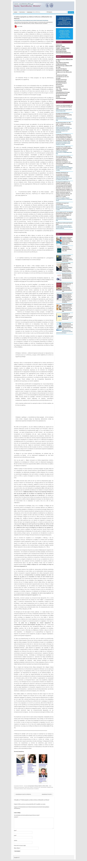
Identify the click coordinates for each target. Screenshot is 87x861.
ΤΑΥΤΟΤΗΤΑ (22, 12)
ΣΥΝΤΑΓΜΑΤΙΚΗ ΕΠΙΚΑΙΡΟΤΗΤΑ (63, 52)
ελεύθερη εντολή (17, 23)
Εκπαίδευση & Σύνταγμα (61, 95)
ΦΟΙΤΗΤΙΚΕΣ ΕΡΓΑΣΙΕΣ (61, 51)
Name (15, 830)
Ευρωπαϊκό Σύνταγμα (61, 98)
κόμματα (36, 22)
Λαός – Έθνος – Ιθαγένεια (62, 89)
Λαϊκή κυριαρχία (49, 22)
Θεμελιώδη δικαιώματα (61, 82)
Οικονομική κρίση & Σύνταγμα (63, 92)
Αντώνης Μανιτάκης (24, 22)
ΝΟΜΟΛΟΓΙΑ (59, 45)
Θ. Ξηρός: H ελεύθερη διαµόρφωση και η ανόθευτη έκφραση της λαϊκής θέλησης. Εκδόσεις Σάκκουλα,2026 (67, 258)
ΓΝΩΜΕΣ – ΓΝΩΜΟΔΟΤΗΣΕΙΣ (62, 48)
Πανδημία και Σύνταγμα (61, 79)
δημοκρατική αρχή (38, 23)
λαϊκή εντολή (31, 22)
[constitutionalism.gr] (34, 8)
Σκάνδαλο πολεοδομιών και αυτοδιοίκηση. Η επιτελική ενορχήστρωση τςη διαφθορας (63, 174)
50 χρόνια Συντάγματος (61, 68)
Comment (16, 816)
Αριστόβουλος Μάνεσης (26, 23)
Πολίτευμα (36, 785)
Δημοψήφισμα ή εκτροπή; (47, 794)
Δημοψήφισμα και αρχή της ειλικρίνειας (23, 794)
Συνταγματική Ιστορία (61, 81)
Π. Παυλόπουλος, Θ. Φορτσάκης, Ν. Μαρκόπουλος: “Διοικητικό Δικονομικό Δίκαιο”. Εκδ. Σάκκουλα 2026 (67, 316)
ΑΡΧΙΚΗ (15, 12)
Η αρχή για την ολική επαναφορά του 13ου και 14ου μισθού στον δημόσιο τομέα (64, 107)
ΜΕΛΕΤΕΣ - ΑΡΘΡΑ (41, 785)
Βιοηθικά (58, 96)
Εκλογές (32, 23)
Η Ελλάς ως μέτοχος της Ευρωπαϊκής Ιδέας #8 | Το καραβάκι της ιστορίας (31, 804)
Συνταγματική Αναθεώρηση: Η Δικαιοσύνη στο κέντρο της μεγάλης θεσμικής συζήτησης (64, 115)
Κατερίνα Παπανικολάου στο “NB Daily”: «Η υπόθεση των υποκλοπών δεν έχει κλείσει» (63, 124)
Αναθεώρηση (59, 90)
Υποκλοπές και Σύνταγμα (61, 75)
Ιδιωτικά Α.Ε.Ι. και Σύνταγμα (62, 70)
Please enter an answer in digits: (20, 845)
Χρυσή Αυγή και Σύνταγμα (62, 93)
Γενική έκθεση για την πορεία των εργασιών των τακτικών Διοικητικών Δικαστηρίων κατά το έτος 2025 (67, 326)
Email (15, 835)
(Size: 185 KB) (19, 26)
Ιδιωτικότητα (59, 84)
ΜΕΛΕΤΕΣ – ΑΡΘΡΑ (60, 46)
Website (15, 840)
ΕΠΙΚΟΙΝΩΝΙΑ (30, 12)
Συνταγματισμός (31, 785)
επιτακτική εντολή (41, 22)
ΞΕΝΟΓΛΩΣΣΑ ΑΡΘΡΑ (61, 49)
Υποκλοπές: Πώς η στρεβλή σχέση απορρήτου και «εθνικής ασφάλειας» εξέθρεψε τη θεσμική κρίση (64, 148)
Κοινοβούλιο (45, 23)
